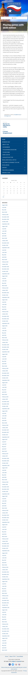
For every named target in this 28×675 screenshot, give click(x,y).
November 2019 (5, 375)
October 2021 (5, 321)
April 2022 (4, 309)
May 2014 (4, 531)
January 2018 (5, 427)
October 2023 (5, 271)
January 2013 (5, 569)
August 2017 (4, 439)
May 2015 (4, 503)
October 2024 (5, 245)
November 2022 (5, 292)
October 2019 (5, 378)
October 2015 (5, 491)
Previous (5, 122)
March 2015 (4, 508)
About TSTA (12, 656)
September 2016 (5, 465)
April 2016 (4, 477)
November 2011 (5, 602)
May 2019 (4, 389)
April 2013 (4, 562)
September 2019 (5, 380)
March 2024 (4, 259)
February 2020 (5, 368)
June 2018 (4, 415)
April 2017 (4, 449)
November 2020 (5, 347)
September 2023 (5, 273)
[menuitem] (14, 139)
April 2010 (4, 647)
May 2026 (4, 209)
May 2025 (4, 233)
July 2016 (4, 470)
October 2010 (5, 633)
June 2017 (4, 444)
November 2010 (5, 631)
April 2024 (4, 257)
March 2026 (4, 212)
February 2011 (5, 624)
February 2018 (5, 425)
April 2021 (4, 335)
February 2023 (5, 288)
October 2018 (5, 406)
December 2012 (5, 572)
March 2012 (4, 593)
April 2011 (4, 619)
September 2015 (5, 494)
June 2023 (4, 280)
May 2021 (4, 333)
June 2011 (4, 614)
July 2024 (4, 250)
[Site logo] (14, 14)
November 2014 (5, 517)
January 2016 (5, 484)
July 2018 (4, 413)
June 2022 (4, 304)
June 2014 (4, 529)
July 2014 (4, 527)
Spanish (19, 661)
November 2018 (5, 404)
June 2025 (4, 231)
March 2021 (4, 337)
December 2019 (5, 373)
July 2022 (4, 302)
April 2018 (4, 420)
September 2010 (5, 636)
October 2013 (5, 548)
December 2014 (5, 515)
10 (3, 188)
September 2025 (5, 224)
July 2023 (4, 278)
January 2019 (5, 399)
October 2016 (5, 463)
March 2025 (4, 238)
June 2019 (4, 387)
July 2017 (4, 441)
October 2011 (5, 605)
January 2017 (5, 456)
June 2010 (4, 643)
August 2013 (4, 553)
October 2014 (5, 520)
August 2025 (4, 226)
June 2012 (4, 586)
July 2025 (4, 228)
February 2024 (5, 262)
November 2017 (5, 432)
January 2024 (5, 264)
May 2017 (4, 446)
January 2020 (5, 370)
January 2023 (5, 290)
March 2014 (4, 536)
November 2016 (5, 460)
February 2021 (5, 340)
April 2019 (4, 392)
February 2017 (5, 453)
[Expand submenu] (25, 142)
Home (6, 656)
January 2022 (5, 314)
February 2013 (5, 567)
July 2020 (4, 356)
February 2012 (5, 595)
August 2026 (4, 205)
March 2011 (4, 621)
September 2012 (5, 579)
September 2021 (5, 323)
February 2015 (5, 510)
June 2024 (4, 252)
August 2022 (4, 299)
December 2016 (5, 458)
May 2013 (4, 560)
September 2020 (5, 351)
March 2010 (4, 650)
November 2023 (5, 269)
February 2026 (5, 214)
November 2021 (5, 318)
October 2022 (5, 295)
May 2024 (4, 254)
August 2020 (4, 354)
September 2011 (5, 607)
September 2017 (5, 437)
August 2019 (4, 382)
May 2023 (4, 283)
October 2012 (5, 576)
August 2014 (4, 524)
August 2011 (4, 610)
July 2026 (4, 207)
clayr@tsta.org (17, 114)
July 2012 (4, 583)
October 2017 (5, 434)
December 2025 (5, 217)
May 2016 (4, 475)
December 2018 (5, 401)
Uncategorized (7, 116)
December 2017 (5, 430)
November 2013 (5, 546)
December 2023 (5, 266)
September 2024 (5, 247)
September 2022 (5, 297)
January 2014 (5, 541)
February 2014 (5, 538)
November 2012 (5, 574)
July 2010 (4, 640)
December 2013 (5, 543)
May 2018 (4, 418)
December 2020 (5, 344)
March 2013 (4, 565)
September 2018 (5, 408)
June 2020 (4, 359)
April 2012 (4, 591)
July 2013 (4, 555)
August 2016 (4, 467)
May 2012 (4, 588)
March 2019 (4, 394)
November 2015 (5, 489)
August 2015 (4, 496)
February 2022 (5, 311)
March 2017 (4, 451)
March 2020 (4, 366)
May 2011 (4, 617)
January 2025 (5, 240)
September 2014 (5, 522)
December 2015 (5, 486)
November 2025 (5, 219)
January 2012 (5, 598)
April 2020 (4, 363)
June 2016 (4, 472)
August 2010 (4, 638)
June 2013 (4, 557)
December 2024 (5, 243)
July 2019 (4, 385)
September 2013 (5, 550)
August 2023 (4, 276)
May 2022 (4, 307)
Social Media (20, 656)
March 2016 (4, 479)
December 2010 (5, 628)
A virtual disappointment (7, 132)
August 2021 (4, 325)
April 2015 (4, 505)
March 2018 (4, 423)
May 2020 (4, 361)
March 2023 (4, 285)
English (14, 661)
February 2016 (5, 482)
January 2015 (5, 512)
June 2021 (4, 330)
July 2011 (4, 612)
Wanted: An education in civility (6, 125)
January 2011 (5, 626)
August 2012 (4, 581)
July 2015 (4, 498)
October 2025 (5, 221)
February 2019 (5, 396)
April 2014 (4, 534)
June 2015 (4, 501)
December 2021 (5, 316)
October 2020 (5, 349)
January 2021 (5, 342)
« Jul (3, 197)
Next (4, 129)
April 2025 (4, 235)
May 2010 (4, 645)
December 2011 (5, 600)
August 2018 (4, 411)
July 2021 (4, 328)
